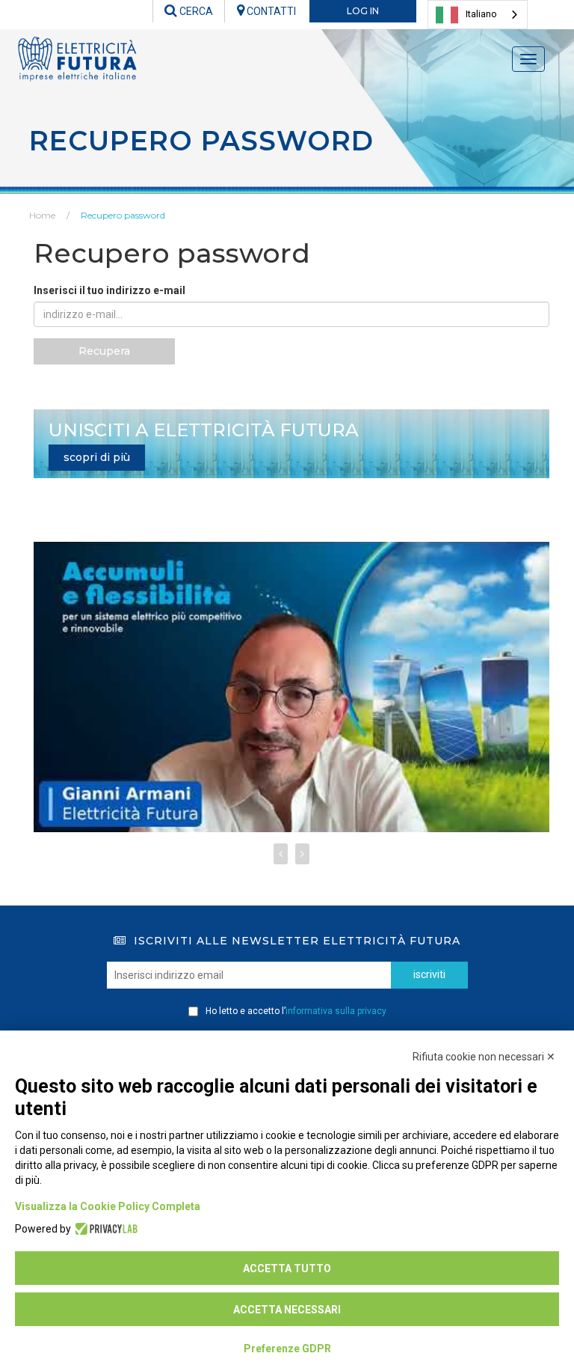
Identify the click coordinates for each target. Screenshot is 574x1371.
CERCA (195, 11)
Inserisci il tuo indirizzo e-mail (109, 290)
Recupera (104, 351)
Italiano (481, 13)
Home (42, 215)
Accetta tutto (287, 1268)
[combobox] (478, 14)
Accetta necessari (287, 1310)
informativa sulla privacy (336, 1011)
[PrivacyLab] (104, 1228)
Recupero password (123, 215)
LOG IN (363, 10)
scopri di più (97, 457)
